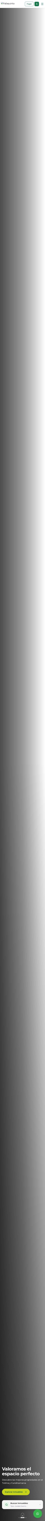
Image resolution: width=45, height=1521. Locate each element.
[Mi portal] (36, 4)
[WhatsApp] (37, 1513)
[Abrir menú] (42, 4)
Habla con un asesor (14, 1493)
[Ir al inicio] (7, 4)
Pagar (29, 4)
